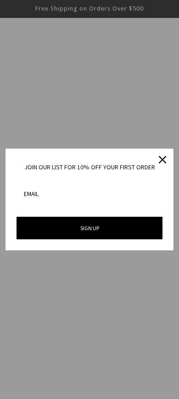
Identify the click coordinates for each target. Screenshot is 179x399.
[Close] (162, 160)
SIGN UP (89, 228)
